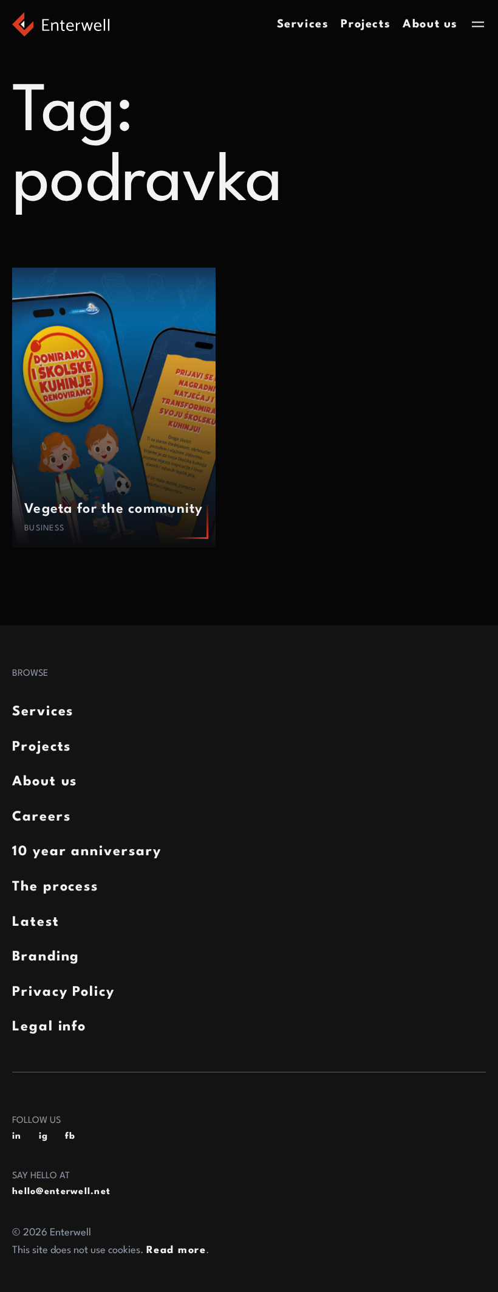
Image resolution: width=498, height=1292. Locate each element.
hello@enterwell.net (61, 1191)
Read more (176, 1250)
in (17, 1136)
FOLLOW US (36, 1120)
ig (44, 1136)
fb (70, 1136)
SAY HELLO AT (41, 1176)
